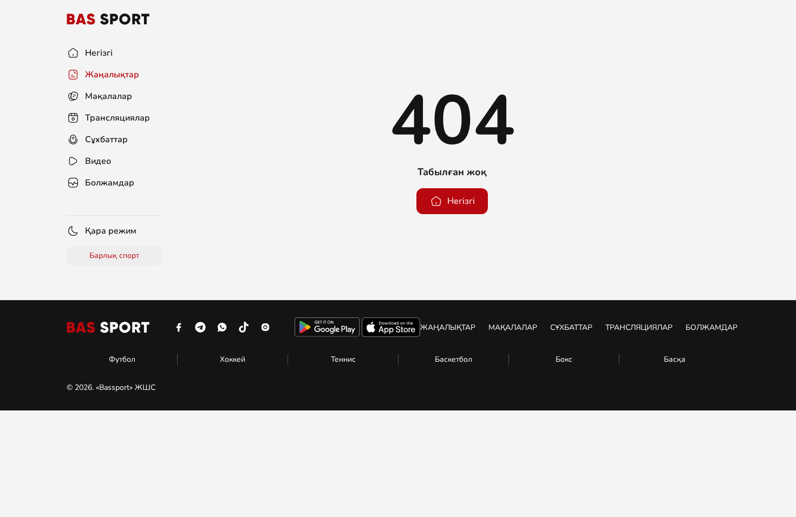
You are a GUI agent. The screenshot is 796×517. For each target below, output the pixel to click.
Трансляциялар (639, 327)
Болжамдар (712, 327)
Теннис (343, 359)
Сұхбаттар (571, 327)
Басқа (675, 359)
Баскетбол (453, 359)
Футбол (122, 359)
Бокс (564, 359)
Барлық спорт (114, 255)
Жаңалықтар (447, 327)
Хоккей (232, 359)
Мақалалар (512, 327)
